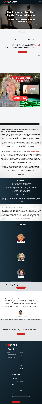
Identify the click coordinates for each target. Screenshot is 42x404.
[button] (39, 2)
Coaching (21, 352)
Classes (21, 348)
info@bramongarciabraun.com (12, 354)
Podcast (21, 355)
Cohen (33, 34)
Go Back (21, 333)
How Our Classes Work (21, 370)
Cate (31, 34)
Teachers (21, 362)
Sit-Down (21, 358)
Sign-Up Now (22, 51)
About (21, 365)
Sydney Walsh (25, 34)
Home (21, 345)
